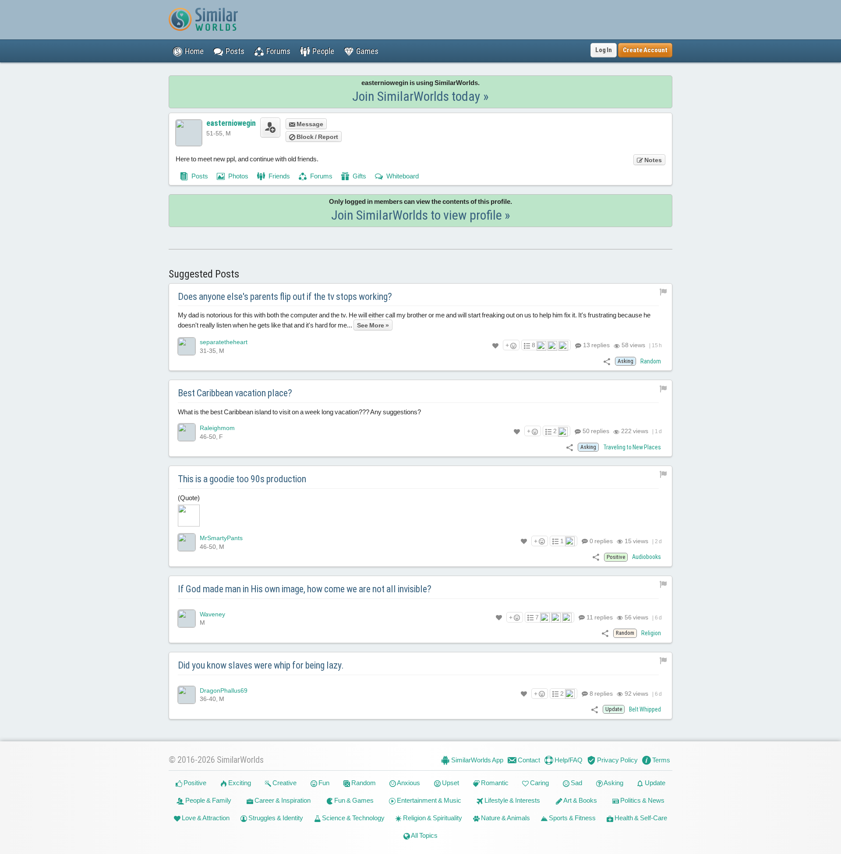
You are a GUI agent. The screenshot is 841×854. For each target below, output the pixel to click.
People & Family (207, 800)
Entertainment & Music (428, 800)
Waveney (212, 614)
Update (654, 782)
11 (599, 617)
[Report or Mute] (663, 291)
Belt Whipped (645, 709)
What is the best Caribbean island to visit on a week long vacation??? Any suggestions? (299, 412)
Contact (528, 760)
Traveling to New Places (632, 447)
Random (650, 361)
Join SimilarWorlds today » (420, 96)
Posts (199, 176)
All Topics (424, 835)
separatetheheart (223, 341)
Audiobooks (646, 556)
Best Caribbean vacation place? (235, 393)
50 (595, 430)
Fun (323, 782)
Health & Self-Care (640, 818)
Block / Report (316, 136)
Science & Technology (353, 818)
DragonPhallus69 (223, 690)
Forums (320, 176)
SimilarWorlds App (476, 760)
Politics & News (641, 800)
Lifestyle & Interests (511, 800)
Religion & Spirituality (432, 818)
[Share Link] (607, 361)
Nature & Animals (505, 818)
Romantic (494, 782)
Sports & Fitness (572, 818)
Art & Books (579, 800)
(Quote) (189, 498)
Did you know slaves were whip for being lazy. (261, 665)
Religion (651, 633)
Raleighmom (217, 427)
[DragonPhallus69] (186, 695)
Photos (237, 176)
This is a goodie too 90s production (242, 478)
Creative (284, 782)
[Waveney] (186, 618)
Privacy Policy (617, 760)
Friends (278, 176)
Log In (603, 50)
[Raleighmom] (186, 432)
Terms (660, 760)
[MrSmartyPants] (186, 542)
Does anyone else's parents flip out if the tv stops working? (285, 296)
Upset (450, 782)
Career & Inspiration (282, 800)
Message (309, 124)
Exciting (239, 782)
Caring (539, 782)
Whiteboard (402, 176)
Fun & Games (353, 800)
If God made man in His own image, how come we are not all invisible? (304, 589)
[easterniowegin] (189, 133)
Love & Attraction (205, 818)
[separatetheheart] (186, 346)
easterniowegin (231, 123)
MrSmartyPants (221, 537)
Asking (613, 782)
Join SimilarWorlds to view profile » (420, 215)
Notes (652, 160)
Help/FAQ (568, 760)
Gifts (358, 176)
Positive (194, 782)
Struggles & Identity (275, 818)
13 (596, 345)
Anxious (408, 782)
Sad (575, 782)
